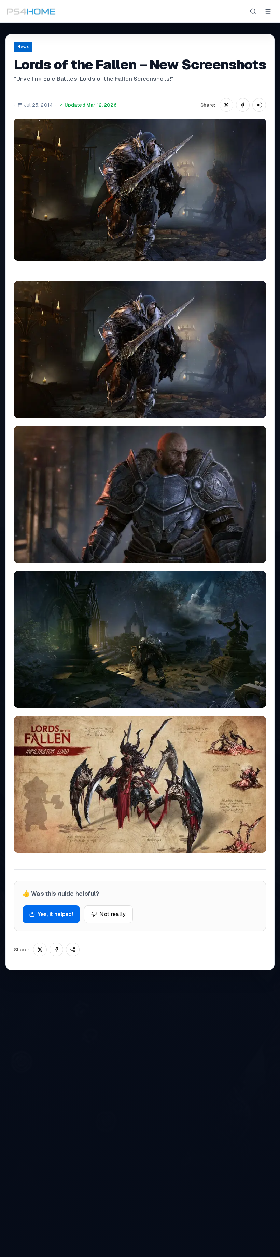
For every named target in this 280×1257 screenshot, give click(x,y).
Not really (112, 914)
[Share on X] (226, 105)
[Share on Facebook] (243, 105)
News (23, 46)
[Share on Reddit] (259, 105)
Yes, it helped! (55, 914)
